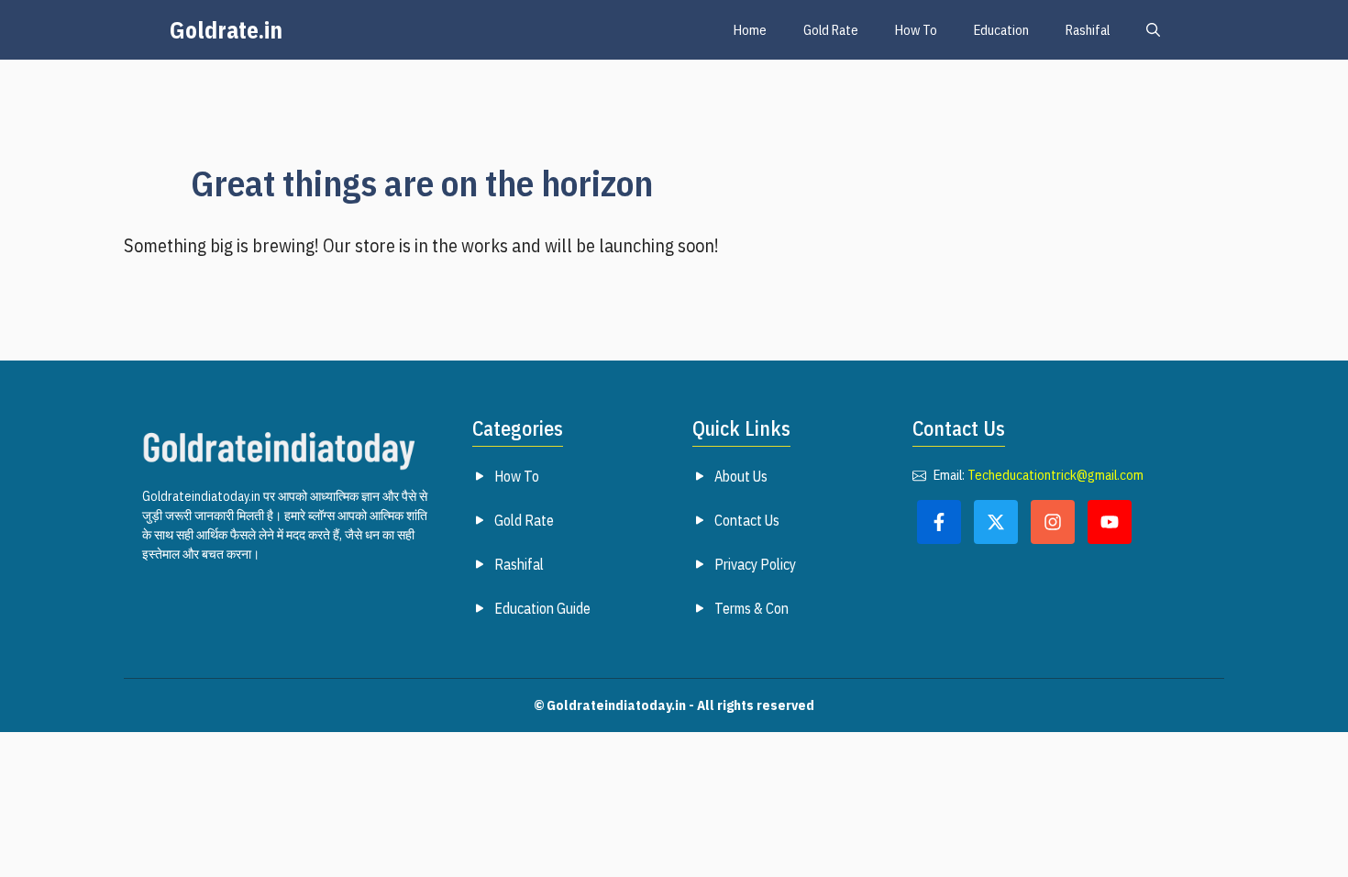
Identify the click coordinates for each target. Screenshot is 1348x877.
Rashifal (1088, 30)
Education (1001, 30)
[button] (1153, 30)
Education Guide (542, 608)
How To (916, 30)
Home (750, 30)
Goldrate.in (226, 30)
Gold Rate (830, 30)
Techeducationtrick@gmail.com (1055, 474)
